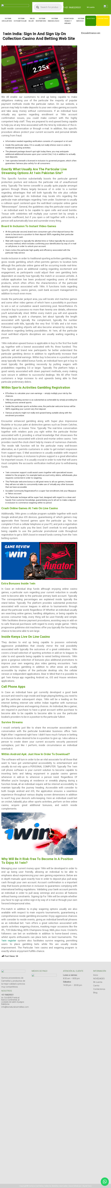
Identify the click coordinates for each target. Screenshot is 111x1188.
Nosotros (91, 18)
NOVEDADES (99, 978)
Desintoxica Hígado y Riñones (69, 21)
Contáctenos (102, 18)
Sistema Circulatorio (7, 20)
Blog (95, 992)
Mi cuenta (90, 7)
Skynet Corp (87, 1186)
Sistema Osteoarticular (20, 20)
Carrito (96, 985)
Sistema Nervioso (80, 20)
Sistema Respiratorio (41, 20)
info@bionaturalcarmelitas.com (15, 1007)
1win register (8, 940)
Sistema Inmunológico (53, 20)
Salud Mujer (32, 20)
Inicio (95, 975)
